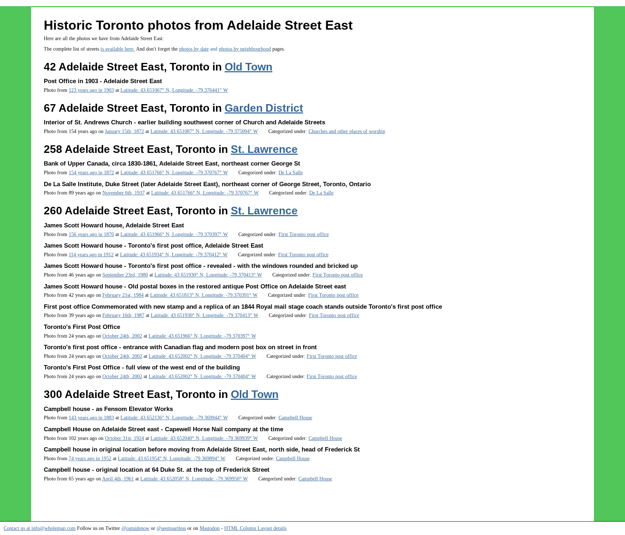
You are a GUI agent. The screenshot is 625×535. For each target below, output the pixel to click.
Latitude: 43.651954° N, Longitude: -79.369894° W (171, 458)
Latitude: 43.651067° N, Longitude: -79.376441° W (174, 90)
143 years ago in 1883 (91, 417)
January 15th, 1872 (124, 131)
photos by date (194, 49)
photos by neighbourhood (245, 49)
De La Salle (291, 172)
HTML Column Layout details (255, 528)
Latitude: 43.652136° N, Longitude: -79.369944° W (174, 417)
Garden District (264, 108)
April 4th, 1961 (118, 479)
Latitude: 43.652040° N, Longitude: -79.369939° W (204, 438)
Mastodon (210, 528)
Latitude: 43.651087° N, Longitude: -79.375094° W (204, 131)
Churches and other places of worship (347, 131)
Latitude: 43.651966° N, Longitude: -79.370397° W (174, 234)
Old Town (248, 67)
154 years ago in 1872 (91, 172)
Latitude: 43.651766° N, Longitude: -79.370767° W (174, 172)
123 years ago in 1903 (91, 90)
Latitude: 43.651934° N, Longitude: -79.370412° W (174, 254)
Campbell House (295, 417)
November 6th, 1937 (123, 193)
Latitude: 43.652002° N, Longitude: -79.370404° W (202, 356)
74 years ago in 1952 (90, 458)
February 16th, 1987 (123, 315)
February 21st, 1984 (123, 295)
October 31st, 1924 (124, 438)
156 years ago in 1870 (91, 234)
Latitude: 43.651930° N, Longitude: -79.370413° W (208, 275)
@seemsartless (171, 528)
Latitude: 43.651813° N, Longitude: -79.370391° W (204, 295)
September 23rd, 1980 (125, 275)
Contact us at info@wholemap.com (40, 528)
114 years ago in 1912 (91, 254)
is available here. (118, 49)
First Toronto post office (304, 234)
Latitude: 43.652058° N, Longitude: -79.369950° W (194, 479)
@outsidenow (135, 528)
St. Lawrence (264, 149)
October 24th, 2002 (122, 336)
